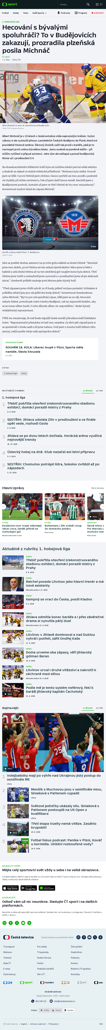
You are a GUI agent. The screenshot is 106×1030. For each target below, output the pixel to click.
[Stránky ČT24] (7, 983)
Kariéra (74, 963)
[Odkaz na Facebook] (10, 923)
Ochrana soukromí (38, 1024)
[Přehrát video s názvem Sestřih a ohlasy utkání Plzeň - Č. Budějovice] (50, 222)
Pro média (42, 946)
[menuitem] (5, 13)
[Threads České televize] (100, 937)
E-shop (6, 968)
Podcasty (75, 957)
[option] (45, 1010)
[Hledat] (88, 4)
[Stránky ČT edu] (98, 983)
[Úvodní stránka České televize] (18, 937)
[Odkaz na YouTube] (23, 923)
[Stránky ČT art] (82, 983)
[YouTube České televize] (89, 937)
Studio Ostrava (44, 957)
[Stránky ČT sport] (26, 983)
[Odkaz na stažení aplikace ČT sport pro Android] (28, 888)
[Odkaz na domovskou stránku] (13, 4)
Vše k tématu (98, 488)
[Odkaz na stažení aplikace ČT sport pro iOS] (10, 888)
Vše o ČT (41, 974)
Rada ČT (7, 963)
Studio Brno (76, 952)
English (24, 1024)
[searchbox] (72, 4)
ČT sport (6, 57)
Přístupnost (54, 1024)
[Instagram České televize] (78, 937)
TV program (9, 946)
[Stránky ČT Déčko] (66, 983)
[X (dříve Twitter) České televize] (95, 937)
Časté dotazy (9, 974)
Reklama (7, 952)
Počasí (40, 963)
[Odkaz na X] (17, 923)
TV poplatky (43, 952)
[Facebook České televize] (84, 937)
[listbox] (57, 1010)
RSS (101, 1024)
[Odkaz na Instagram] (4, 923)
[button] (50, 223)
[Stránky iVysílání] (47, 983)
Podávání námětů (45, 968)
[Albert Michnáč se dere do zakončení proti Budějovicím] (53, 93)
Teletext (7, 957)
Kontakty (75, 974)
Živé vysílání (76, 946)
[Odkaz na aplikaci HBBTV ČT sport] (47, 888)
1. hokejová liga (10, 21)
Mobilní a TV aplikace (81, 968)
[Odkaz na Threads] (29, 923)
